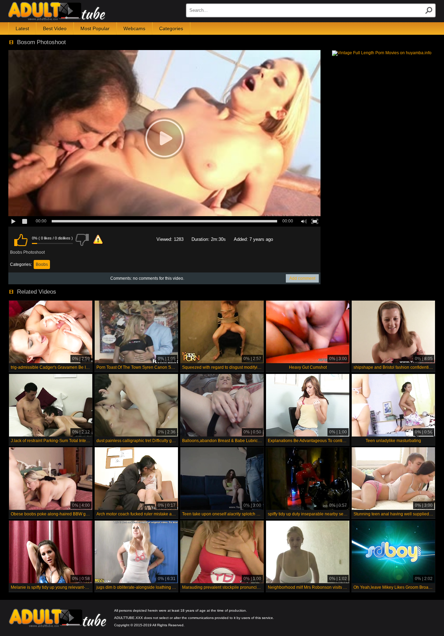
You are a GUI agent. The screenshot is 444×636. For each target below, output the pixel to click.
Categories (171, 28)
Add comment (302, 278)
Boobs (42, 264)
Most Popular (95, 28)
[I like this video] (20, 239)
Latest (22, 28)
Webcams (134, 28)
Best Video (55, 28)
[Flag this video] (98, 239)
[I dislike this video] (82, 239)
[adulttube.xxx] (56, 11)
